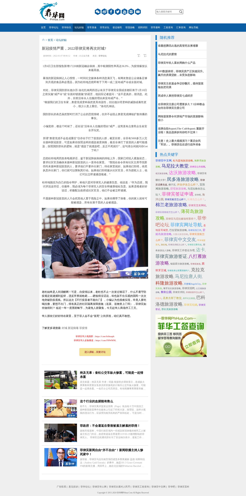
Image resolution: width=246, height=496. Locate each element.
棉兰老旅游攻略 (171, 204)
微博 (104, 12)
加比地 (164, 244)
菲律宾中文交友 (180, 239)
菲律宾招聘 (188, 288)
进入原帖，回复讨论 (95, 352)
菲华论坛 (53, 27)
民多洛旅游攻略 (183, 179)
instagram (131, 12)
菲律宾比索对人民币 (119, 486)
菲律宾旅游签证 (171, 256)
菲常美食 (92, 27)
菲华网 (120, 492)
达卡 (200, 249)
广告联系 (61, 486)
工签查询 (168, 27)
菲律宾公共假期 (197, 166)
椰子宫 (172, 184)
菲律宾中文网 (163, 160)
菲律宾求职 (179, 292)
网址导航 (193, 27)
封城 (64, 328)
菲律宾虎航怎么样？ (177, 244)
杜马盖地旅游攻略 (183, 160)
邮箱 (138, 12)
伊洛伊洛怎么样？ (187, 184)
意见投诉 (73, 486)
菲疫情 (83, 328)
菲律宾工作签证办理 (183, 250)
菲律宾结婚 (190, 304)
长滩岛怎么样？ (196, 199)
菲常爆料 (155, 27)
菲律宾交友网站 (197, 205)
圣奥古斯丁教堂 (172, 298)
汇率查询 (181, 27)
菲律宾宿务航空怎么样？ (167, 212)
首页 (43, 27)
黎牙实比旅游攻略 (172, 288)
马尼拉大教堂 (175, 165)
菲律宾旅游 (195, 264)
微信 (98, 12)
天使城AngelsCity (192, 284)
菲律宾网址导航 (186, 224)
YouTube (124, 12)
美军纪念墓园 (189, 298)
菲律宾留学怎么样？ (195, 292)
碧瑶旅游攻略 (178, 188)
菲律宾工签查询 (141, 486)
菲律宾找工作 (194, 230)
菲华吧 (198, 195)
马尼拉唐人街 (188, 276)
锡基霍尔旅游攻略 (179, 264)
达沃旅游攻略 (182, 172)
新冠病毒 (73, 328)
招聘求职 (142, 27)
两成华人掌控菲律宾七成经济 (175, 95)
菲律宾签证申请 (177, 194)
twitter (118, 12)
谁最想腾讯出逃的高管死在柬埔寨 (178, 45)
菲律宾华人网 (99, 486)
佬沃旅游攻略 (161, 173)
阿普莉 (158, 298)
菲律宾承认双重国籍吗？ (179, 270)
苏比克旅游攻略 (169, 309)
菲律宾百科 (183, 486)
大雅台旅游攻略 (180, 234)
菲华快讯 (66, 27)
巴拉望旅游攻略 (178, 230)
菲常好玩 (104, 27)
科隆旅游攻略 (169, 283)
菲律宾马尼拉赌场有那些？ (181, 218)
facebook (111, 12)
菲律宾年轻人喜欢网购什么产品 (176, 62)
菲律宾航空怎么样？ (175, 199)
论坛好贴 (79, 27)
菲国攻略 (130, 27)
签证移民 (117, 27)
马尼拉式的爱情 (167, 54)
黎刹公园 (166, 292)
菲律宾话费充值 (195, 244)
